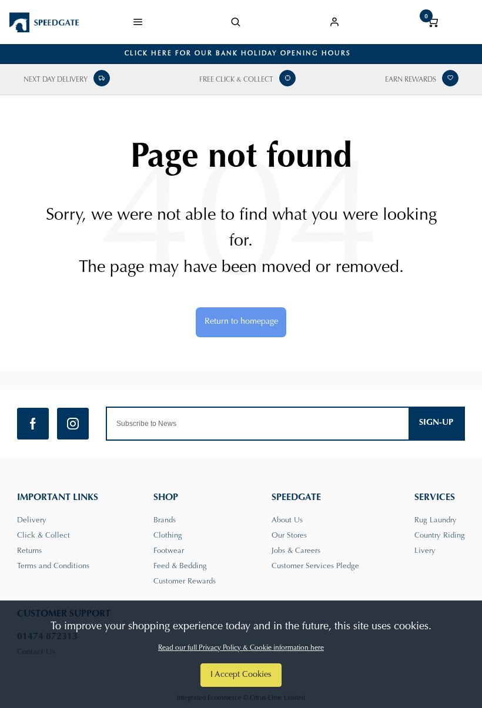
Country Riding (439, 535)
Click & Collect (43, 535)
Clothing (167, 535)
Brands (164, 520)
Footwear (168, 551)
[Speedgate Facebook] (33, 423)
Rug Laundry (435, 520)
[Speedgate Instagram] (73, 423)
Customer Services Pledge (315, 566)
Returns (29, 551)
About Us (287, 520)
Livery (425, 551)
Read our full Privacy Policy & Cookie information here (241, 648)
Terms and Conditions (53, 566)
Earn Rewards (410, 79)
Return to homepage (241, 321)
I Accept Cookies (241, 674)
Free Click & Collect (236, 79)
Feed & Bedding (180, 566)
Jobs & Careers (296, 551)
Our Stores (289, 535)
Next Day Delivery (56, 79)
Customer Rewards (184, 581)
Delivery (31, 520)
